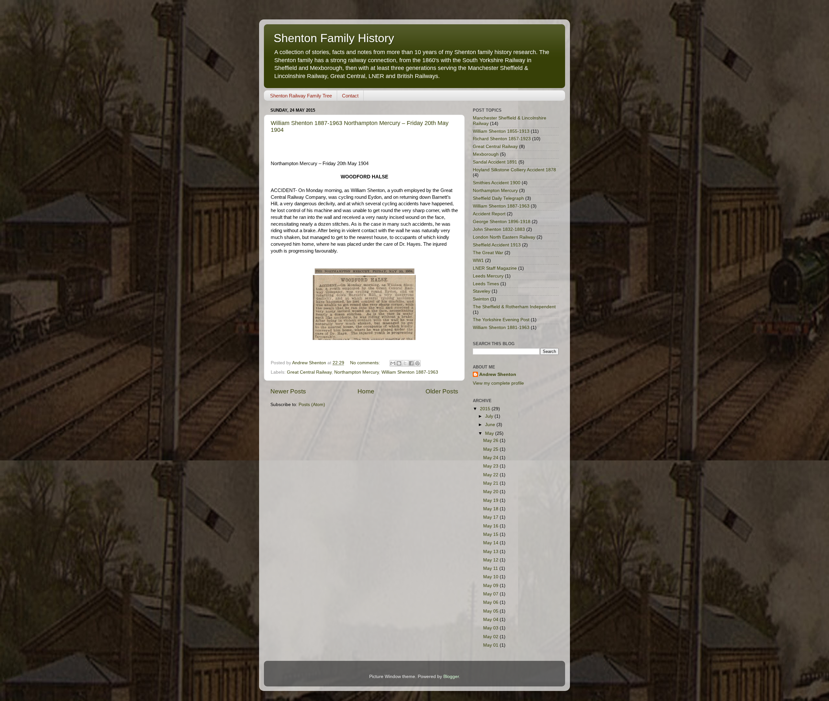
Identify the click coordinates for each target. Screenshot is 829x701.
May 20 (491, 491)
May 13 (491, 551)
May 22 (491, 474)
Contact (350, 95)
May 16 (491, 526)
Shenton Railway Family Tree (301, 95)
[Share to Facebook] (411, 363)
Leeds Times (486, 283)
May (490, 433)
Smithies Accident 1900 (496, 182)
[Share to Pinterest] (417, 363)
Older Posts (442, 391)
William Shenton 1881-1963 (501, 327)
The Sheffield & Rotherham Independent (514, 306)
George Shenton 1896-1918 (501, 221)
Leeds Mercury (488, 276)
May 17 (491, 517)
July (489, 416)
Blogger (451, 676)
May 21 (491, 483)
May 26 (491, 440)
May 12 (491, 560)
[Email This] (393, 363)
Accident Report (489, 213)
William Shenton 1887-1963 (409, 372)
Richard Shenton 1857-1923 (502, 138)
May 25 (491, 449)
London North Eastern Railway (504, 237)
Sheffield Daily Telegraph (498, 198)
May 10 (491, 576)
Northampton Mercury (356, 372)
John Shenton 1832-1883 (499, 229)
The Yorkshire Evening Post (501, 319)
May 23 (491, 466)
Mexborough (486, 154)
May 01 (491, 645)
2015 (486, 408)
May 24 (491, 457)
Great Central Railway (309, 372)
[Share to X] (405, 363)
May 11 (491, 568)
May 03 (491, 628)
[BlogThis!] (399, 363)
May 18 (491, 508)
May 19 (491, 500)
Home (366, 391)
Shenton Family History (334, 38)
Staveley (481, 291)
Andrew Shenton (497, 374)
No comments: (365, 362)
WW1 (478, 260)
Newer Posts (288, 391)
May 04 (491, 619)
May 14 (491, 542)
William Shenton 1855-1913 (501, 131)
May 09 (491, 585)
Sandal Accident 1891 (495, 162)
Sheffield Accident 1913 (497, 245)
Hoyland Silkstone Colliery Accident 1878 (514, 169)
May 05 (491, 611)
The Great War (488, 252)
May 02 (491, 636)
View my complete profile (498, 383)
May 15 (491, 534)
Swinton (481, 299)
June (490, 424)
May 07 (491, 594)
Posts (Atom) (312, 404)
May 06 (491, 602)
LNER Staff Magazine (495, 268)
